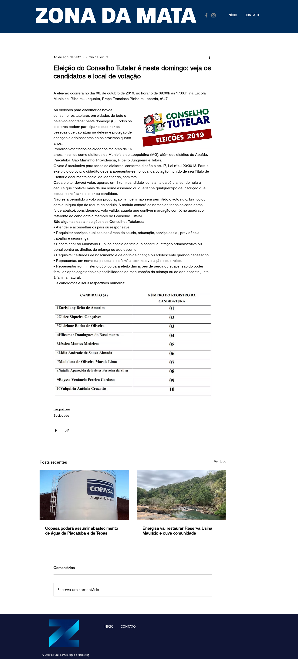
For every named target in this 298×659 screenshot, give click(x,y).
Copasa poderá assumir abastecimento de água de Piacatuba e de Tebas (81, 530)
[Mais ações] (209, 57)
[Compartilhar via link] (67, 430)
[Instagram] (213, 15)
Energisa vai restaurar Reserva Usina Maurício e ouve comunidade (177, 530)
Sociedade (61, 415)
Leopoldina (62, 409)
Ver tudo (220, 461)
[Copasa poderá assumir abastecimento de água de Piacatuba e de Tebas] (84, 495)
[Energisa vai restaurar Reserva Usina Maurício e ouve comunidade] (181, 495)
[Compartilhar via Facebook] (56, 430)
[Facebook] (206, 15)
